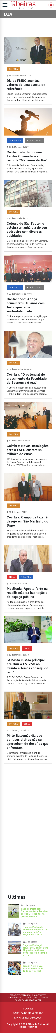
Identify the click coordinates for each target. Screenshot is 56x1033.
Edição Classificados (36, 998)
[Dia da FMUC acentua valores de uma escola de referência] (28, 71)
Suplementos (15, 998)
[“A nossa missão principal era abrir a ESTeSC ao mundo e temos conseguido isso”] (28, 652)
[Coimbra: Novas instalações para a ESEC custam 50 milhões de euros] (28, 436)
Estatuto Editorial (20, 995)
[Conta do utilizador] (51, 4)
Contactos (40, 995)
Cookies (28, 1008)
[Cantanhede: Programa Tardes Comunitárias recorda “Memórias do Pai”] (28, 142)
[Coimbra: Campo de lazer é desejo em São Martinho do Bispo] (28, 507)
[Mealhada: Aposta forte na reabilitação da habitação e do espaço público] (28, 579)
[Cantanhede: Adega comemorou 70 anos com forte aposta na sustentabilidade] (28, 291)
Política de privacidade (28, 1013)
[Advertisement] (28, 799)
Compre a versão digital (28, 1000)
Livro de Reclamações (28, 1017)
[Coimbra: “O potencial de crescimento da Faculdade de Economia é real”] (28, 364)
